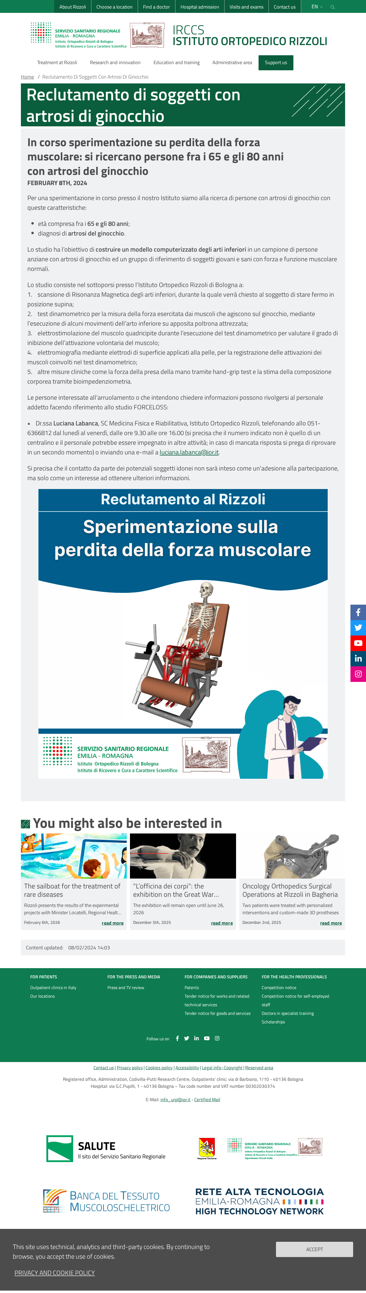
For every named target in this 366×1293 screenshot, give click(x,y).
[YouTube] (358, 643)
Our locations (42, 996)
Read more (113, 923)
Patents (192, 987)
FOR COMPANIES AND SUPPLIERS (216, 977)
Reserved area (259, 1067)
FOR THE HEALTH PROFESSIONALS (294, 977)
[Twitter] (358, 628)
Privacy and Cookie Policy (54, 1272)
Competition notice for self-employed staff (295, 1000)
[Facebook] (358, 612)
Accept (314, 1249)
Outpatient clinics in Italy (53, 987)
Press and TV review (125, 987)
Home (27, 77)
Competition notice (279, 987)
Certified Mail (207, 1099)
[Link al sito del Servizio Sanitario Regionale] (106, 1148)
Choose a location (114, 6)
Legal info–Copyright (222, 1067)
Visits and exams (246, 6)
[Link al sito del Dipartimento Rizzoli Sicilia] (260, 1148)
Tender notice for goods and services (218, 1013)
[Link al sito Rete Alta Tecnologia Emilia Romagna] (260, 1201)
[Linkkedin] (358, 658)
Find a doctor (156, 6)
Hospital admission (200, 6)
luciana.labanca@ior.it (189, 452)
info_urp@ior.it (175, 1099)
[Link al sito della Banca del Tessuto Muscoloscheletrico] (106, 1201)
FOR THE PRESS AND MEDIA (133, 977)
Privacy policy (130, 1067)
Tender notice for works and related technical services (217, 1000)
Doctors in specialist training (288, 1013)
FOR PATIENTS (43, 977)
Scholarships (273, 1022)
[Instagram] (358, 674)
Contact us (285, 6)
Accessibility (187, 1067)
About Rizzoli (72, 6)
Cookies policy (159, 1067)
